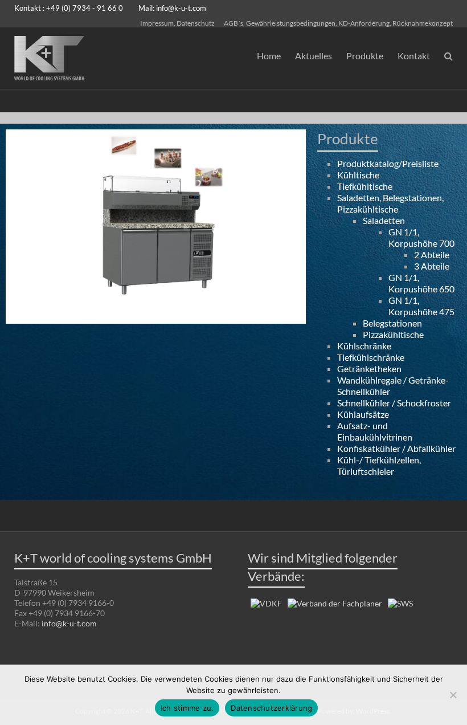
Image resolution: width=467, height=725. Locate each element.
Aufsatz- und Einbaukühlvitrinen (374, 431)
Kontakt (414, 55)
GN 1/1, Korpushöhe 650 (421, 283)
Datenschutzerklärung (271, 707)
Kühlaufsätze (363, 414)
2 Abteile (431, 254)
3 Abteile (431, 265)
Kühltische (358, 174)
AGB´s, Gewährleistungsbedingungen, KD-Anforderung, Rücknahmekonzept (338, 23)
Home (269, 55)
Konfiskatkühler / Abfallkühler (396, 448)
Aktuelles (313, 55)
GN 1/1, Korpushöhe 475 (421, 306)
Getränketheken (369, 368)
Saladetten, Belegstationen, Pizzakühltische (390, 203)
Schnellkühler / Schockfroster (394, 402)
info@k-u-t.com (181, 8)
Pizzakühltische (393, 334)
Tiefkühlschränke (370, 357)
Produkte (364, 55)
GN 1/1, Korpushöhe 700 (421, 237)
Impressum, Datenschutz (177, 23)
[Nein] (452, 694)
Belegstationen (392, 322)
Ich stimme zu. (187, 707)
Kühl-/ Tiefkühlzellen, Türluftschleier (379, 465)
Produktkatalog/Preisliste (388, 163)
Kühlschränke (364, 345)
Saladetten (384, 220)
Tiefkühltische (364, 186)
